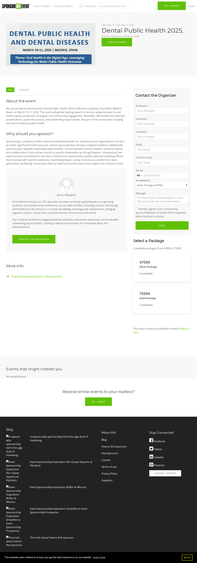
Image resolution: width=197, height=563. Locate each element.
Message (141, 193)
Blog (104, 439)
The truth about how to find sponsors (52, 537)
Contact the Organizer (34, 239)
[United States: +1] (139, 175)
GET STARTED (171, 5)
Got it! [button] (187, 557)
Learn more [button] (99, 557)
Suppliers (107, 480)
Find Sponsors (110, 453)
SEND (162, 225)
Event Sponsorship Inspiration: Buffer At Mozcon (58, 487)
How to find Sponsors (114, 446)
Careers (106, 460)
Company (141, 131)
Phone (139, 170)
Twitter (157, 449)
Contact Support (165, 473)
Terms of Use (109, 467)
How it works (42, 6)
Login (191, 6)
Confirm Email (144, 157)
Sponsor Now (117, 42)
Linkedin (158, 457)
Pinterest (159, 465)
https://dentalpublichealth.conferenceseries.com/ (40, 276)
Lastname (141, 118)
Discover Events (63, 6)
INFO (10, 89)
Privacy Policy (109, 473)
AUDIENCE (24, 89)
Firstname (141, 106)
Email (139, 144)
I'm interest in (143, 180)
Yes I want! (98, 401)
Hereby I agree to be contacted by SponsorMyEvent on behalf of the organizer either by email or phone (161, 212)
